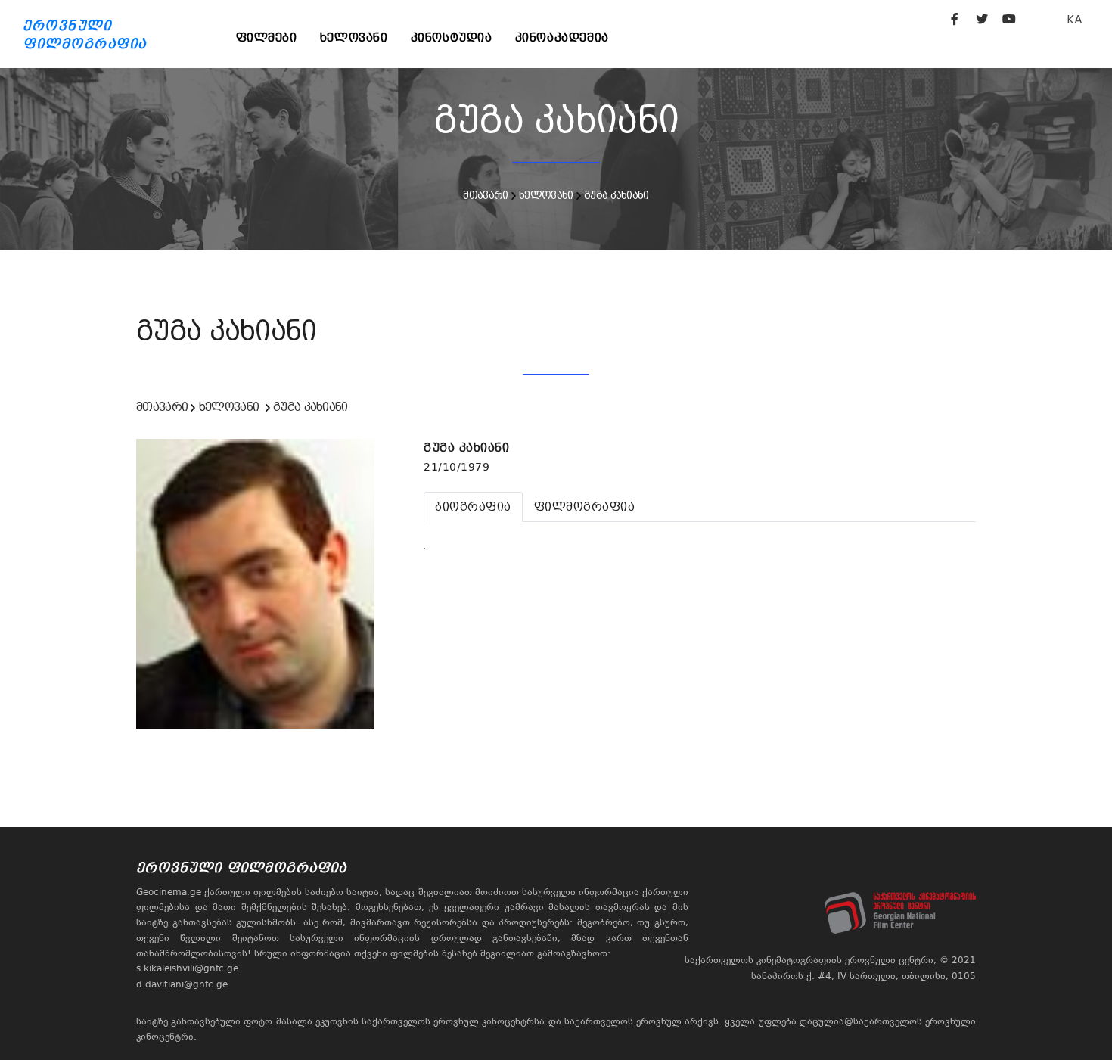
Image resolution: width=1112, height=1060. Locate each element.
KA (1074, 19)
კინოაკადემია (562, 37)
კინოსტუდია (451, 37)
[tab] (473, 507)
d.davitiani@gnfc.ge (182, 984)
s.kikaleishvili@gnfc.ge (187, 968)
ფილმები (266, 37)
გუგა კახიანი (616, 195)
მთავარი (485, 195)
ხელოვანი (354, 37)
